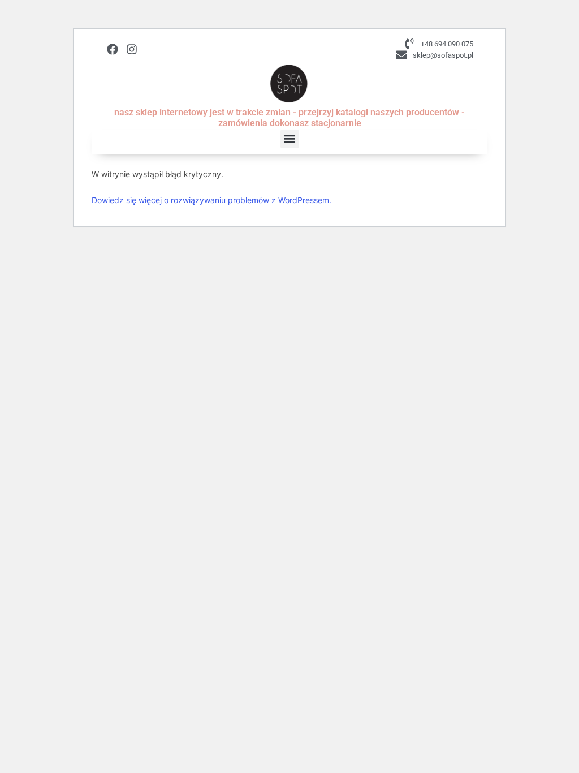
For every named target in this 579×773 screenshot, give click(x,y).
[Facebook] (112, 49)
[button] (289, 139)
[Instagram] (132, 49)
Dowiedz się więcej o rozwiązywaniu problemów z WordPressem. (211, 200)
